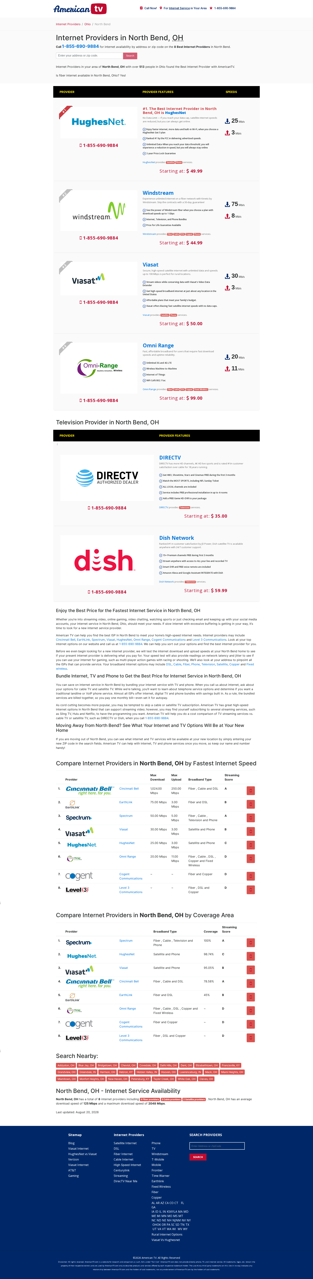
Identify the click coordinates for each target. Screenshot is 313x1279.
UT (155, 1229)
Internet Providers (68, 24)
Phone (195, 664)
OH (155, 1225)
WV (180, 1229)
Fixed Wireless (161, 1187)
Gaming (73, 1176)
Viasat (150, 264)
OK (159, 1225)
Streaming (121, 1176)
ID (156, 1212)
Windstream (158, 192)
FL (182, 1203)
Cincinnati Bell (65, 639)
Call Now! (150, 8)
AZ (162, 1203)
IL (160, 1212)
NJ (174, 1220)
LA (175, 1212)
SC (173, 1225)
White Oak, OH (186, 1078)
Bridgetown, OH (107, 1065)
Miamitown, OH (67, 1078)
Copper (234, 664)
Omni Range (158, 345)
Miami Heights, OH (232, 1072)
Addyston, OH (66, 1065)
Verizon (73, 1159)
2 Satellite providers (194, 1099)
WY (185, 1229)
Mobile (156, 1165)
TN (182, 1225)
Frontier (157, 1170)
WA (169, 1229)
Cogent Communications (169, 639)
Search (130, 55)
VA (159, 1229)
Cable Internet (123, 1159)
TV (153, 1149)
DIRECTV (170, 457)
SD (177, 1225)
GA (153, 1207)
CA (167, 1203)
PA (168, 1225)
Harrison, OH (107, 1072)
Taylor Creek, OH (163, 1078)
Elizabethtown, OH (207, 1065)
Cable (177, 664)
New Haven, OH (117, 1078)
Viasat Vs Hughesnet (166, 1240)
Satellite (222, 664)
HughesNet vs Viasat (82, 1154)
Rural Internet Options (167, 1234)
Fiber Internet (123, 1154)
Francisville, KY (231, 1065)
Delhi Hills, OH (168, 1065)
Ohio (87, 24)
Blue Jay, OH (86, 1065)
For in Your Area (185, 8)
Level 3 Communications (209, 639)
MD (185, 1212)
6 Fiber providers (150, 1099)
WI (174, 1229)
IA (153, 1212)
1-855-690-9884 (224, 8)
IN (164, 1212)
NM (178, 1220)
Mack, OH (211, 1072)
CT (176, 1203)
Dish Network (176, 537)
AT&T (72, 1170)
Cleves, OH (206, 1078)
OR (164, 1225)
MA (180, 1212)
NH (169, 1220)
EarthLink (83, 639)
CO (172, 1203)
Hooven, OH (168, 1072)
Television (208, 664)
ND (159, 1220)
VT (164, 1229)
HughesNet (175, 112)
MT (180, 1216)
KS (168, 1212)
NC (154, 1220)
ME (154, 1216)
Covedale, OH (147, 1065)
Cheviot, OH (128, 1065)
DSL (169, 664)
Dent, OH (186, 1065)
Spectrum (98, 639)
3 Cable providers (171, 1099)
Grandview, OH (66, 1072)
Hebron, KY (126, 1072)
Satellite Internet (125, 1143)
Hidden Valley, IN (147, 1072)
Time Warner (161, 1176)
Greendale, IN (88, 1072)
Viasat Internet (78, 1149)
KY (172, 1212)
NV (184, 1220)
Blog (71, 1143)
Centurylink (122, 1170)
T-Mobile (158, 1159)
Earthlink (158, 1181)
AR (158, 1203)
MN (163, 1216)
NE (164, 1220)
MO (169, 1216)
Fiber (186, 664)
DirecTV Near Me (125, 1181)
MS (175, 1216)
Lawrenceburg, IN (190, 1072)
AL (153, 1203)
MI (158, 1216)
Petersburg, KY (140, 1078)
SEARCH (198, 1157)
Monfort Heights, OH (92, 1078)
